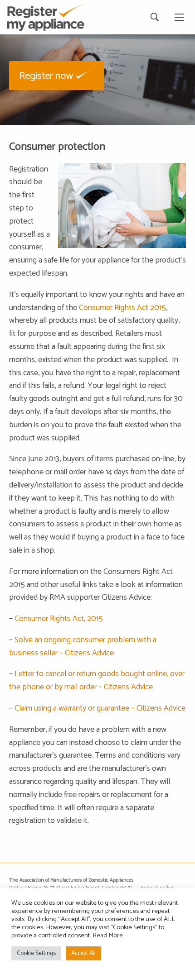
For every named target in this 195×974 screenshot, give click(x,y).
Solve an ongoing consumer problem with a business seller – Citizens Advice (82, 646)
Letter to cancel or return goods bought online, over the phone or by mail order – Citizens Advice (97, 680)
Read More (108, 935)
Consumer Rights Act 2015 (122, 308)
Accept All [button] (83, 953)
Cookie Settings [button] (36, 953)
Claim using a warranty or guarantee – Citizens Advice (100, 708)
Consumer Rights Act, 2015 (59, 618)
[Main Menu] (179, 17)
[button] (56, 75)
